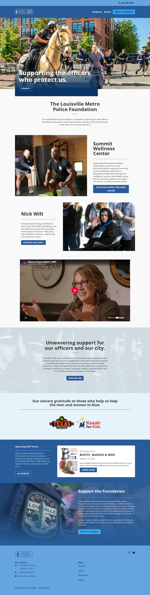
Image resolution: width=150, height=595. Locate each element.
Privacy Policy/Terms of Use (25, 588)
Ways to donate (89, 531)
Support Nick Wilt (33, 242)
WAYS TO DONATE (124, 11)
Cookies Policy (43, 588)
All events (23, 473)
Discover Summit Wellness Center (111, 189)
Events (107, 11)
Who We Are (83, 575)
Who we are (75, 378)
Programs (97, 11)
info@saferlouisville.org (27, 576)
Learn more (88, 469)
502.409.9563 (127, 3)
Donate (25, 88)
